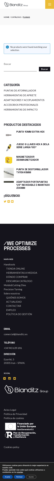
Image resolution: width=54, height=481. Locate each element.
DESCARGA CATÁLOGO (19, 281)
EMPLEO (11, 310)
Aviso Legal (10, 409)
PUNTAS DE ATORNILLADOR (20, 90)
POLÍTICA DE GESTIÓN (19, 314)
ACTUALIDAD (14, 301)
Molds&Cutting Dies (15, 285)
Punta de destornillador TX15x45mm (32, 171)
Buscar (7, 63)
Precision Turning (13, 289)
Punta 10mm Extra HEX (30, 131)
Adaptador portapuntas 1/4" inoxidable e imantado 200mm (33, 185)
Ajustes (31, 477)
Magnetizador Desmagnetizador (27, 158)
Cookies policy (11, 447)
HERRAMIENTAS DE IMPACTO (21, 109)
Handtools (9, 264)
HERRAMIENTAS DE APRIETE (20, 95)
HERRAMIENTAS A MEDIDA (21, 272)
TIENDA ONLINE (15, 268)
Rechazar (19, 477)
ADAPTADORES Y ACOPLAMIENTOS (24, 100)
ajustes (20, 472)
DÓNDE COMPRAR (17, 276)
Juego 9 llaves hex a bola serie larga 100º (32, 146)
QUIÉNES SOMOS (15, 297)
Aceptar (7, 477)
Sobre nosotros (12, 293)
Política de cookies (14, 418)
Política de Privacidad (15, 414)
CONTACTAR (13, 305)
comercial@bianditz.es (16, 334)
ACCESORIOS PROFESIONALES (21, 104)
